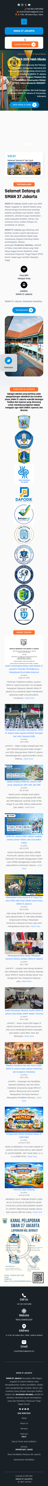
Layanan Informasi (22, 44)
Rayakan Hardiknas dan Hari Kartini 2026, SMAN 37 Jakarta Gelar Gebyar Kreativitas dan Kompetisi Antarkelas (24, 1068)
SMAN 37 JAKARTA (24, 30)
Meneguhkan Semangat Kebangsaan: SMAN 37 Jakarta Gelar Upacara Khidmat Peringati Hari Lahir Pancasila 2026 (24, 733)
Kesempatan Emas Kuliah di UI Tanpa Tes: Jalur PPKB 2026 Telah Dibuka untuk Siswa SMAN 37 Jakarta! (24, 900)
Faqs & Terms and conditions (24, 1441)
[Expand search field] (24, 22)
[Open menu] (25, 39)
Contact (24, 1446)
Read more (30, 698)
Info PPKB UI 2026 (22, 104)
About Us (24, 1423)
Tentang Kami (22, 310)
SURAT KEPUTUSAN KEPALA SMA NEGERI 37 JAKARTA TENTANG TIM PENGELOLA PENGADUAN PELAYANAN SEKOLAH (24, 669)
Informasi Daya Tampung (24, 1189)
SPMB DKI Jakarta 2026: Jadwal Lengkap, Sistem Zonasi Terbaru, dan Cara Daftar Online (24, 839)
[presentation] (26, 144)
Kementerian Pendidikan (24, 1459)
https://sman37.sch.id (24, 1319)
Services (24, 1428)
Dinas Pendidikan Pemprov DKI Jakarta (24, 1454)
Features (24, 1433)
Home (24, 1418)
